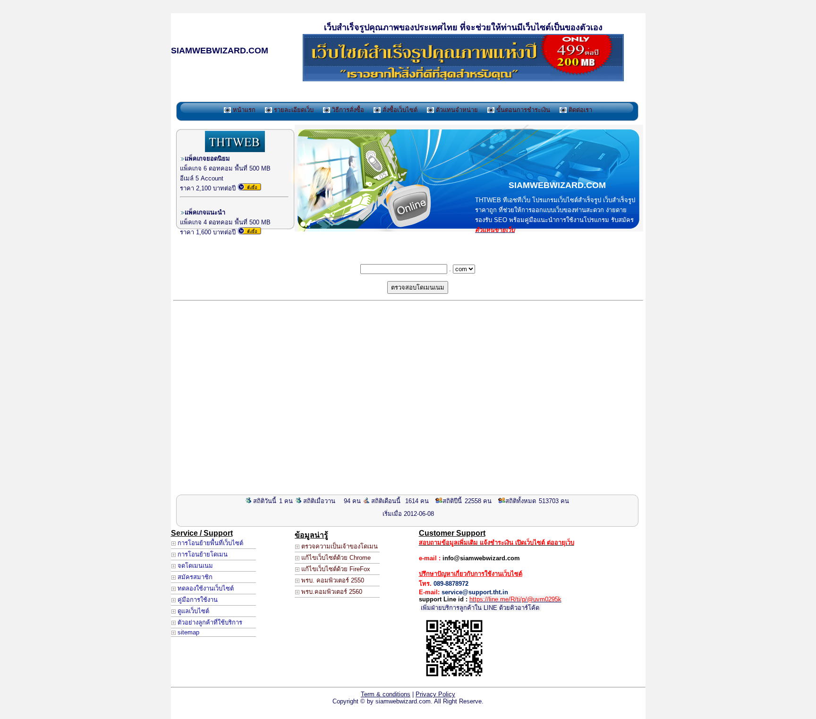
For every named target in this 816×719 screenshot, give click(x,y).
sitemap (187, 632)
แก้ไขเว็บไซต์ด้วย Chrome (335, 557)
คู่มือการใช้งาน (197, 599)
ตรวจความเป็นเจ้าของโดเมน (338, 546)
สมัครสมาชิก (194, 577)
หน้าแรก (243, 109)
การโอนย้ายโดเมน (202, 554)
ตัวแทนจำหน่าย (456, 109)
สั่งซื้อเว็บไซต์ (399, 109)
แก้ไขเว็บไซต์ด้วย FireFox (334, 569)
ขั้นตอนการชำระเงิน (522, 109)
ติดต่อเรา (579, 109)
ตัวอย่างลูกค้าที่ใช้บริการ (209, 622)
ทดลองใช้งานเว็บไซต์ (205, 588)
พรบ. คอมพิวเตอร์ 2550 (331, 580)
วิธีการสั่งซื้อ (347, 109)
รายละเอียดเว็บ (293, 109)
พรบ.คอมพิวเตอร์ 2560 (330, 591)
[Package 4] (249, 232)
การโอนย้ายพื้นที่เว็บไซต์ (209, 543)
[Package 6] (249, 188)
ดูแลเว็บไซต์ (192, 611)
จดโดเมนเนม (194, 565)
